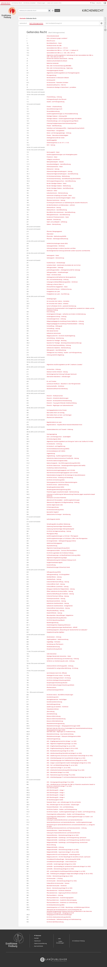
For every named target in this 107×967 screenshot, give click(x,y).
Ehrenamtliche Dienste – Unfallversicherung (59, 289)
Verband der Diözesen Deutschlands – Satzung (60, 58)
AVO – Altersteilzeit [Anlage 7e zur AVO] (58, 772)
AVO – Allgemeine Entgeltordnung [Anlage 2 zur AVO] (62, 743)
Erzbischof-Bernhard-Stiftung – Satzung (58, 582)
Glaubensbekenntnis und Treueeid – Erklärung (60, 429)
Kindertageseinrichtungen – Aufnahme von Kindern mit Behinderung (66, 314)
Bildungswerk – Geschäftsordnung (56, 350)
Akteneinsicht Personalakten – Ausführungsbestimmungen (63, 500)
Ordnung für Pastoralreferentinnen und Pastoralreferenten (63, 833)
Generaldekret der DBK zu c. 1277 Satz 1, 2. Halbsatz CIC (62, 50)
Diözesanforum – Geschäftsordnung (57, 210)
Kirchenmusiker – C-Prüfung (55, 878)
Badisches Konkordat (53, 63)
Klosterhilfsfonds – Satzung (54, 613)
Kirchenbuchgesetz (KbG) (54, 439)
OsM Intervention (52, 654)
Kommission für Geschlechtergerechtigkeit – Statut (61, 198)
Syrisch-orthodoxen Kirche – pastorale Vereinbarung (61, 306)
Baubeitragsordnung (52, 622)
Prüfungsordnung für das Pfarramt (56, 99)
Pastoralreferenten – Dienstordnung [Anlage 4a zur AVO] (62, 835)
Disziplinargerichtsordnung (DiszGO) (57, 682)
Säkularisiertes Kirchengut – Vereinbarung (58, 514)
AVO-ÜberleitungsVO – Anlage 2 (55, 792)
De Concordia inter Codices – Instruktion (58, 301)
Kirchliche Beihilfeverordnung (55, 922)
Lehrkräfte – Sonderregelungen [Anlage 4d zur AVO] (61, 864)
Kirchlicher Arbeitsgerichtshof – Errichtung (59, 678)
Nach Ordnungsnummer (36, 23)
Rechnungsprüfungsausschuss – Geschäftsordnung (61, 181)
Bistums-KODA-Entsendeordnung (56, 718)
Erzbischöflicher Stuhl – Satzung (56, 584)
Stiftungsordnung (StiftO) (54, 572)
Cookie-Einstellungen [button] (60, 942)
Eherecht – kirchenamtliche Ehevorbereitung (59, 400)
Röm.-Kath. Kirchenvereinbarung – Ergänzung (59, 68)
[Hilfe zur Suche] (49, 10)
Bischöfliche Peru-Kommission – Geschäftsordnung (61, 212)
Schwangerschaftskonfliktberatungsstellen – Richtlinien (62, 282)
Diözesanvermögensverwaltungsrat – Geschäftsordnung (62, 174)
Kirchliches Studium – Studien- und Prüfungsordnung (62, 809)
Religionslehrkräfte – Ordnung (55, 847)
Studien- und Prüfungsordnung (55, 101)
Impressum (37, 941)
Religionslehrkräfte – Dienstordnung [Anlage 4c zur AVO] (62, 849)
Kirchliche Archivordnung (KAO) (55, 480)
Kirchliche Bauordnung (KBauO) (56, 620)
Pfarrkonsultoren (51, 687)
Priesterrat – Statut (52, 157)
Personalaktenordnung (53, 111)
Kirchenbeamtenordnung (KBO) (55, 905)
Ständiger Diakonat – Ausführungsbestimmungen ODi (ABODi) (64, 118)
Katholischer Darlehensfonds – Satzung (58, 603)
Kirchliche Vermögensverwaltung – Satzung (59, 531)
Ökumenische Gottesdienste (55, 417)
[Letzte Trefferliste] (52, 10)
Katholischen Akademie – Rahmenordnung (59, 348)
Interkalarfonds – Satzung (54, 579)
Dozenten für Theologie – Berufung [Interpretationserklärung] (64, 343)
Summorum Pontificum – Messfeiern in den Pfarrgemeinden (64, 383)
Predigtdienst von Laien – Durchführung (58, 294)
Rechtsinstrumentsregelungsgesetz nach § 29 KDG (61, 470)
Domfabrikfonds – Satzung (54, 577)
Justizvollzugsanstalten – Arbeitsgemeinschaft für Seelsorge (63, 270)
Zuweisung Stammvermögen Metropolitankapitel (60, 529)
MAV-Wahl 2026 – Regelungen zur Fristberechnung (61, 731)
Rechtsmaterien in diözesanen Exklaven (58, 77)
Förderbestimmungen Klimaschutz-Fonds (58, 567)
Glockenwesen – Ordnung (54, 637)
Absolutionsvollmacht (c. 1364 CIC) (56, 85)
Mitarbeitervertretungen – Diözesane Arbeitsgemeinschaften (64, 736)
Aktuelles (98, 3)
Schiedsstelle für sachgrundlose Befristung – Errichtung (62, 668)
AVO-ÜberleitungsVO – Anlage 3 (55, 795)
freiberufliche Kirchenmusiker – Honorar (58, 883)
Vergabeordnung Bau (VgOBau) (55, 632)
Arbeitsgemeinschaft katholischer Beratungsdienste (61, 277)
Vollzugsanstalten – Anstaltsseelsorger (57, 272)
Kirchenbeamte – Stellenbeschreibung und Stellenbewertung (64, 919)
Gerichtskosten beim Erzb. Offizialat (57, 673)
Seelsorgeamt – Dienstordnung (55, 258)
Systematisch (23, 23)
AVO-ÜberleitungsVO (52, 787)
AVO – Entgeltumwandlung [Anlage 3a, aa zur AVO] (61, 746)
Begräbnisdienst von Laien (54, 422)
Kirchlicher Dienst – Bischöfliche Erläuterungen (60, 694)
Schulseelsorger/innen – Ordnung (56, 319)
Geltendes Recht (5, 3)
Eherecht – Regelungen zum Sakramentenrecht (60, 405)
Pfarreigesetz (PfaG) (52, 533)
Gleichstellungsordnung (53, 704)
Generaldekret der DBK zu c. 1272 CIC (57, 48)
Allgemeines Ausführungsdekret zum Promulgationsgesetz (63, 73)
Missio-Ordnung (51, 845)
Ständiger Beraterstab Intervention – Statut (59, 656)
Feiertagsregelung (52, 434)
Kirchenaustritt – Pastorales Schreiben (57, 82)
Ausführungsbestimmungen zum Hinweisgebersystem (62, 154)
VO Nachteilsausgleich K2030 (55, 800)
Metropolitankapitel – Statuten (55, 162)
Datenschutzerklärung (40, 943)
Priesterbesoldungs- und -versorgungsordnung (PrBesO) (62, 121)
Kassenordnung (51, 565)
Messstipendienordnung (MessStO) (56, 618)
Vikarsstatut (50, 234)
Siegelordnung (51, 453)
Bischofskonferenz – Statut (54, 43)
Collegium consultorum (53, 159)
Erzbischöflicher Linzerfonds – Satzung (57, 586)
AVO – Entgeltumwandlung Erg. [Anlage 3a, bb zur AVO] (62, 748)
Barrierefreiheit (38, 946)
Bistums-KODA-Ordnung (53, 716)
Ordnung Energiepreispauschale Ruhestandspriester (61, 123)
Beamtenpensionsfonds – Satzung (56, 601)
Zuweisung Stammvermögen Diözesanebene (59, 526)
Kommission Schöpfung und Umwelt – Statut (59, 195)
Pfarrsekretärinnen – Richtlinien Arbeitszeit (59, 890)
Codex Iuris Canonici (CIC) (54, 3)
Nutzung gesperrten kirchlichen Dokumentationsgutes (62, 482)
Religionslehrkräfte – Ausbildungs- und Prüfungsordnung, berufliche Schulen (68, 840)
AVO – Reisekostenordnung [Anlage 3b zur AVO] (60, 751)
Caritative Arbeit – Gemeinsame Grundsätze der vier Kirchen (64, 265)
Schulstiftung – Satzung (53, 328)
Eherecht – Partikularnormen (55, 396)
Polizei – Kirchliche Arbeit (54, 274)
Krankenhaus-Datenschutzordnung (56, 468)
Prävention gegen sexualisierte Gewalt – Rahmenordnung (63, 492)
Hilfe (59, 938)
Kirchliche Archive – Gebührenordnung (58, 484)
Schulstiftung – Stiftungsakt (54, 326)
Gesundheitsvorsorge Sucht (54, 109)
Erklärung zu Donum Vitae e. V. (55, 284)
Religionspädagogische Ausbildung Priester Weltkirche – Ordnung (65, 321)
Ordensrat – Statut (52, 190)
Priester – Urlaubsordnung (54, 106)
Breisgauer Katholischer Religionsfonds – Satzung (61, 589)
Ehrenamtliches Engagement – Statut (57, 287)
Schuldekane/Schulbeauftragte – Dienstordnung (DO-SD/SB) (63, 859)
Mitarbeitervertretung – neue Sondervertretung (60, 734)
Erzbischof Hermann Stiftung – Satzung (58, 596)
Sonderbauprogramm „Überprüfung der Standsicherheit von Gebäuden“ (67, 630)
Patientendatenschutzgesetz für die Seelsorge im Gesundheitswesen (66, 475)
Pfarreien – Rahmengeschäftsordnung (57, 238)
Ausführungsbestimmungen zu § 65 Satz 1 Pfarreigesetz (62, 536)
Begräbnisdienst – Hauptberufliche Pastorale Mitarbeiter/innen (64, 424)
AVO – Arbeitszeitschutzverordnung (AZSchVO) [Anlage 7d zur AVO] (65, 770)
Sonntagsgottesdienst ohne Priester (57, 410)
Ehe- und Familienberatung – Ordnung (57, 279)
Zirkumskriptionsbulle (53, 36)
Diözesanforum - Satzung (54, 207)
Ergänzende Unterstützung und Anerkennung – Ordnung (63, 658)
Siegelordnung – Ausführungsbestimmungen (59, 456)
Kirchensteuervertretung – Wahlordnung (58, 176)
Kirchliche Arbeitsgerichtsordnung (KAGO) (58, 680)
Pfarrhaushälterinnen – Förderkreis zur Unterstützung (62, 902)
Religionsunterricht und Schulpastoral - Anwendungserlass (63, 854)
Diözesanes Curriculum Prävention (56, 497)
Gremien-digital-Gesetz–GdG (55, 505)
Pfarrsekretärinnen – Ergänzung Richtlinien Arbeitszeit (62, 893)
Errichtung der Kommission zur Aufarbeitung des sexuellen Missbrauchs (67, 202)
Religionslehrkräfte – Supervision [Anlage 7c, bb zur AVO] (63, 852)
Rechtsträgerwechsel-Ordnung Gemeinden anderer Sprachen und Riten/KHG (68, 250)
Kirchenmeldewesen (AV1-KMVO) (56, 451)
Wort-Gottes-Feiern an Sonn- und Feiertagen (59, 415)
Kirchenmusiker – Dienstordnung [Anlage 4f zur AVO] (62, 881)
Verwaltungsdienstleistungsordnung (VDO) (59, 489)
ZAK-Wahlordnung (52, 714)
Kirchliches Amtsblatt (30, 3)
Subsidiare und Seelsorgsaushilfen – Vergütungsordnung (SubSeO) (65, 128)
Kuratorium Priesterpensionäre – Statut (58, 217)
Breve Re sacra (51, 41)
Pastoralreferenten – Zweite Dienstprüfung (59, 830)
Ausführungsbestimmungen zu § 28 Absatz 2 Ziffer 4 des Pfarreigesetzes (67, 538)
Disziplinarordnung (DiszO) (54, 649)
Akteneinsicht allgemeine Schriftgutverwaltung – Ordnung (63, 502)
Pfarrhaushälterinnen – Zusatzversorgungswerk (60, 897)
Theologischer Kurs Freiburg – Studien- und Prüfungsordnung (64, 352)
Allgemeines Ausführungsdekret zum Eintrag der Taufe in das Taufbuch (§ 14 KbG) (70, 441)
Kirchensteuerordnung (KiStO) (55, 509)
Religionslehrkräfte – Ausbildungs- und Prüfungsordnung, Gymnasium (66, 837)
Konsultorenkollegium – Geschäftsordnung (59, 164)
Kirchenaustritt (51, 80)
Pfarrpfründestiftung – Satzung (55, 610)
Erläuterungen (41, 3)
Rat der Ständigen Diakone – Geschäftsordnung (60, 188)
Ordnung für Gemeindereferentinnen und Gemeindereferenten (65, 820)
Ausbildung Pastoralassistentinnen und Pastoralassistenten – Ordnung (67, 828)
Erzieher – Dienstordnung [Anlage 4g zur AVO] (60, 876)
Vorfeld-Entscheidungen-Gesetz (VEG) (57, 243)
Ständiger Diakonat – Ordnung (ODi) (57, 116)
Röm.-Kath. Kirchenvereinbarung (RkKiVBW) (59, 65)
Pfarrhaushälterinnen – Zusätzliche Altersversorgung (61, 900)
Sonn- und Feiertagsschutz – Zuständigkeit (59, 436)
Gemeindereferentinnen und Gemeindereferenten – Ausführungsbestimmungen (69, 822)
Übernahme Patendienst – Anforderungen (58, 376)
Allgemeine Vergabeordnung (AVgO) (57, 557)
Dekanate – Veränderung (54, 219)
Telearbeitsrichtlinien (53, 709)
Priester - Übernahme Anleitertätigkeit (57, 135)
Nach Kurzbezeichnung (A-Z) (54, 23)
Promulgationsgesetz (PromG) (55, 70)
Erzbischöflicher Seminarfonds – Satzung (58, 608)
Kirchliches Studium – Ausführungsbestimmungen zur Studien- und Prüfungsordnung (71, 812)
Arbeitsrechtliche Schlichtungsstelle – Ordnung (60, 666)
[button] (104, 3)
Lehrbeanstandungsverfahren (55, 690)
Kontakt (36, 938)
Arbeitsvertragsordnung (53, 739)
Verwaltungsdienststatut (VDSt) (55, 487)
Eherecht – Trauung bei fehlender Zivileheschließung (62, 403)
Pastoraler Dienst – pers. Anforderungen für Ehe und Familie (64, 802)
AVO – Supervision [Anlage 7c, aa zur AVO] (58, 767)
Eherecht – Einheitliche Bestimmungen (57, 398)
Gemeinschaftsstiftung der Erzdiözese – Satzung (60, 594)
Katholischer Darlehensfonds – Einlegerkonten (60, 606)
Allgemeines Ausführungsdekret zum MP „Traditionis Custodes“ (64, 364)
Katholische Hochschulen (54, 333)
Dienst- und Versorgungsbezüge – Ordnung (59, 133)
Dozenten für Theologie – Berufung (56, 340)
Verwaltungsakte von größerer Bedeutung (58, 524)
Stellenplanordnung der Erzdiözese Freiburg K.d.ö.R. (61, 560)
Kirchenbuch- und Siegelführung (56, 446)
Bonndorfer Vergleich (53, 512)
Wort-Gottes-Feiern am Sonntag (55, 412)
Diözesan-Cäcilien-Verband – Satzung (57, 372)
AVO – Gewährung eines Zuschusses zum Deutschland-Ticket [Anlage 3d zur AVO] (70, 755)
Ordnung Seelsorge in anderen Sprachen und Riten (61, 248)
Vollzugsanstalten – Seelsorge (55, 267)
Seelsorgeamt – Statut (53, 255)
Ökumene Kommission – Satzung (56, 200)
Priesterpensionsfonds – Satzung (56, 598)
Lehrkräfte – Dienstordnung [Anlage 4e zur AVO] (60, 869)
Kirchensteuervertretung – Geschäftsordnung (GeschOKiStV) (63, 178)
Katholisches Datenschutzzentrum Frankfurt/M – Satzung (63, 458)
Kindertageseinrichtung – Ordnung (56, 316)
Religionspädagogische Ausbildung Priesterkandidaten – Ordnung (65, 323)
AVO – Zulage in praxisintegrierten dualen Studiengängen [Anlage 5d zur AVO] (69, 763)
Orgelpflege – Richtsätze (53, 642)
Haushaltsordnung (52, 545)
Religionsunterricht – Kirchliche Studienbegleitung (61, 336)
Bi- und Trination (51, 381)
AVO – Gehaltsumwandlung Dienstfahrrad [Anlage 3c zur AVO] (64, 753)
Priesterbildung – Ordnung (54, 97)
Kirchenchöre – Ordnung (54, 369)
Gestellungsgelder (52, 140)
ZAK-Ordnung (50, 711)
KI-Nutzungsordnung (53, 507)
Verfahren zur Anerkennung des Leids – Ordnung (60, 661)
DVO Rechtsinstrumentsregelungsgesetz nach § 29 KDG (62, 472)
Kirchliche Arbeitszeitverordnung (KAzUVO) (59, 917)
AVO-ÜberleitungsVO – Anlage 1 (55, 790)
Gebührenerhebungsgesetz (54, 543)
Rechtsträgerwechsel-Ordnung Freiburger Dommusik (61, 374)
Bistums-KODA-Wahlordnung (55, 721)
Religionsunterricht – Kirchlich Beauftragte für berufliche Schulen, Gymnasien (68, 857)
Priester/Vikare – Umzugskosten (55, 130)
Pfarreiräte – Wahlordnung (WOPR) (56, 236)
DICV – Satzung (51, 145)
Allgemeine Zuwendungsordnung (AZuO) (58, 548)
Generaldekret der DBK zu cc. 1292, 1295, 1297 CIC (61, 53)
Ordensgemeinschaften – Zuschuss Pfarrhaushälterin (62, 550)
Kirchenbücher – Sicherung (54, 444)
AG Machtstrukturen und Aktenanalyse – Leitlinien (61, 205)
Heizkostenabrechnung (53, 646)
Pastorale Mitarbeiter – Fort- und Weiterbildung (60, 807)
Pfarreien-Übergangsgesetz (54, 231)
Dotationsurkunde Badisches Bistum (57, 61)
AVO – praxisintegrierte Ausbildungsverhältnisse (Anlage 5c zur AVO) (66, 871)
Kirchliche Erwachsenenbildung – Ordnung (59, 345)
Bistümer (38, 935)
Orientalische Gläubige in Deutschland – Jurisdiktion (61, 87)
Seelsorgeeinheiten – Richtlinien (56, 246)
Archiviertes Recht (17, 3)
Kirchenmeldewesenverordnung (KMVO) (58, 448)
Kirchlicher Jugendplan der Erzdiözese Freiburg (60, 553)
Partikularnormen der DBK (54, 45)
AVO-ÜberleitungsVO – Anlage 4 (55, 797)
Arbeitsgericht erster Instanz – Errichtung (58, 675)
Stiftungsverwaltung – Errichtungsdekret (58, 574)
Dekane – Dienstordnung (54, 224)
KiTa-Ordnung (51, 311)
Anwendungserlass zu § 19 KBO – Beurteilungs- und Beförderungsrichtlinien (68, 907)
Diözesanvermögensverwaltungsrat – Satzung (59, 171)
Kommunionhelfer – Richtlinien (55, 386)
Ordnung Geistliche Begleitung (55, 355)
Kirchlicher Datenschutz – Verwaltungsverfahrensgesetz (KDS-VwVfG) (66, 465)
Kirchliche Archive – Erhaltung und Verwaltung (60, 477)
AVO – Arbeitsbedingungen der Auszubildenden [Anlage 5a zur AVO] (66, 758)
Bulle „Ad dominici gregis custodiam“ (57, 38)
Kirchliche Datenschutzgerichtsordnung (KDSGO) (60, 685)
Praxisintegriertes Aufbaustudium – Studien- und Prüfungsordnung (66, 814)
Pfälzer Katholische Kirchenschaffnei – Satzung (60, 591)
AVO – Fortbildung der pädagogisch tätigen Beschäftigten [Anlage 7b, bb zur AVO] (70, 873)
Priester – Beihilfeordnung (54, 125)
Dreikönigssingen (51, 299)
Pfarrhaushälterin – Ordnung (55, 895)
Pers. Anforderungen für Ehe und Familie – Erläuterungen (63, 804)
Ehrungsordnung (51, 75)
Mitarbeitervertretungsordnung (55, 723)
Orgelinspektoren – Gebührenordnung (57, 639)
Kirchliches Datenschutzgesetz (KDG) (57, 460)
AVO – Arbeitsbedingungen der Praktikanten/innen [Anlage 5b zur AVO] (67, 760)
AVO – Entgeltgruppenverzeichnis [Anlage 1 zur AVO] (61, 741)
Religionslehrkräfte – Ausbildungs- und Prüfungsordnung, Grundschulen (67, 842)
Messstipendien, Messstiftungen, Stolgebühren (60, 615)
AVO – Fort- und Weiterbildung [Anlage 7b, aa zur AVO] (62, 765)
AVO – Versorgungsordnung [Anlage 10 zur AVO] (60, 782)
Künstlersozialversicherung (54, 702)
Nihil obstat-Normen (52, 331)
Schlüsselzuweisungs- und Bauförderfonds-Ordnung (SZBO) (63, 555)
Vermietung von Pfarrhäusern (55, 644)
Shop (93, 3)
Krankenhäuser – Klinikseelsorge (56, 262)
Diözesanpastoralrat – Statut (55, 166)
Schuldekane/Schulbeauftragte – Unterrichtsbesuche (61, 861)
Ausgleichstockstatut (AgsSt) (54, 562)
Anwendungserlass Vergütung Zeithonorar (59, 625)
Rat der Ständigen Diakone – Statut (56, 183)
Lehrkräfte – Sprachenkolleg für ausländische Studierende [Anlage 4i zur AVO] (69, 866)
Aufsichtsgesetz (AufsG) (53, 519)
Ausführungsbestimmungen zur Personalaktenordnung (62, 113)
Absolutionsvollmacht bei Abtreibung (57, 388)
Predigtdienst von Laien (53, 291)
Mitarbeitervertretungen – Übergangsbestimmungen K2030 (63, 726)
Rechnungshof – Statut (53, 152)
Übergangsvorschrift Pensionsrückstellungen (59, 914)
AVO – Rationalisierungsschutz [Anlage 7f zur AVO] (61, 775)
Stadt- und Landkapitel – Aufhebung (57, 222)
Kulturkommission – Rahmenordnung (57, 193)
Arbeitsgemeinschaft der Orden (56, 138)
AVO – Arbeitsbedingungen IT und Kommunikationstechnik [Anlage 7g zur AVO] (69, 777)
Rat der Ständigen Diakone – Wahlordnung (59, 186)
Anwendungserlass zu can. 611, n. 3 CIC (58, 142)
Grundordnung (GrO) (52, 697)
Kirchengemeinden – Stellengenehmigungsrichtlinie (61, 541)
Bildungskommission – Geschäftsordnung (58, 214)
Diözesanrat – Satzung (53, 169)
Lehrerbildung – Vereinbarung (55, 338)
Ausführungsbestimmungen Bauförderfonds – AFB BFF (62, 627)
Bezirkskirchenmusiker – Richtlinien (57, 885)
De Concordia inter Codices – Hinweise (57, 303)
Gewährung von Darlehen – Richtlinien (57, 706)
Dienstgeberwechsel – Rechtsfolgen (57, 699)
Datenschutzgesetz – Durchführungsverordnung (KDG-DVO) (63, 463)
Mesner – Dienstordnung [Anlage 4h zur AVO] (59, 888)
